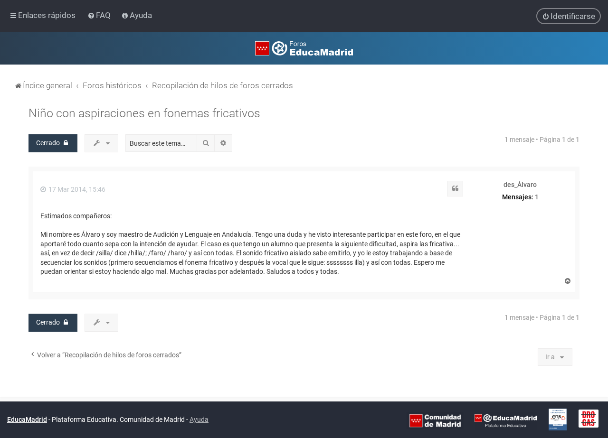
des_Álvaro (520, 184)
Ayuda (199, 419)
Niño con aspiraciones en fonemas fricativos (144, 113)
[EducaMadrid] (506, 420)
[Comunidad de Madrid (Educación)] (435, 420)
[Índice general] (304, 48)
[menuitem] (100, 15)
